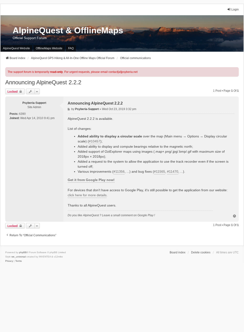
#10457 (94, 141)
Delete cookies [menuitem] (200, 252)
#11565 (159, 171)
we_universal (18, 256)
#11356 (119, 171)
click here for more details (87, 195)
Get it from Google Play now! (91, 180)
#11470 (172, 171)
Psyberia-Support (34, 103)
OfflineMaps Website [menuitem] (49, 48)
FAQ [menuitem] (71, 48)
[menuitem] (9, 261)
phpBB (23, 252)
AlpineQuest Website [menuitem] (16, 48)
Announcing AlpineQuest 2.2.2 (43, 82)
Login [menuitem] (235, 9)
